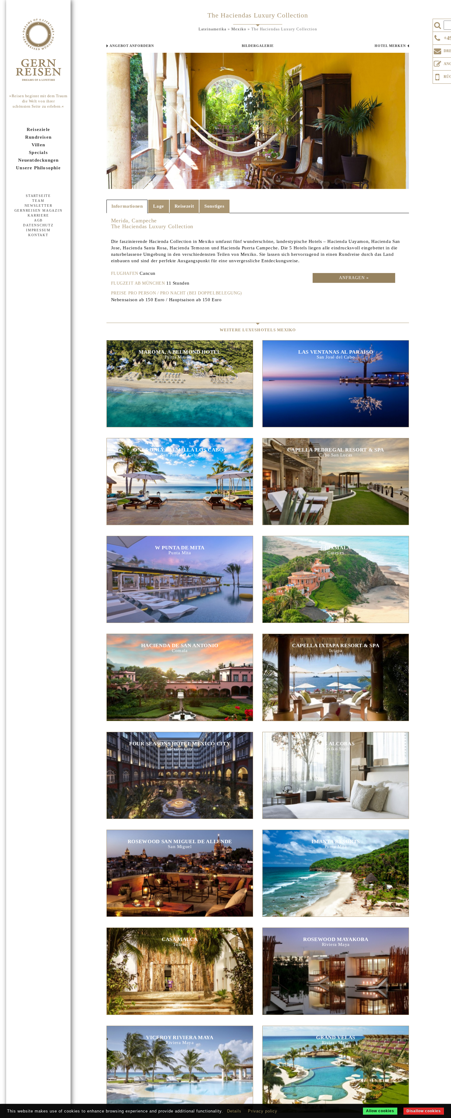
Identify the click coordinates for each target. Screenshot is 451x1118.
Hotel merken (390, 46)
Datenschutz (38, 225)
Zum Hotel (180, 382)
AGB (38, 220)
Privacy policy (262, 1111)
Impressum (38, 230)
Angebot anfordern (132, 46)
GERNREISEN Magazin (38, 210)
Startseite (38, 196)
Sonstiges (214, 206)
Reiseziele (38, 129)
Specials (38, 152)
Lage (158, 206)
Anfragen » (354, 277)
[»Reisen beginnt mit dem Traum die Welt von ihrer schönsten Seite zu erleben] (38, 50)
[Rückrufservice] (437, 76)
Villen (38, 144)
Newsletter (38, 205)
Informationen (127, 206)
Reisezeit (184, 206)
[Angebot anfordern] (437, 62)
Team (38, 200)
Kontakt (38, 235)
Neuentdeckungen (38, 160)
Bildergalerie (258, 46)
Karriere (38, 215)
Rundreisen (38, 137)
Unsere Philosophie (38, 167)
